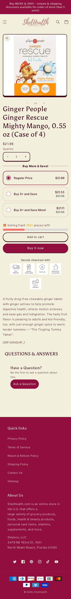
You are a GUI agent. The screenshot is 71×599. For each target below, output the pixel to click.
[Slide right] (44, 103)
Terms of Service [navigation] (19, 447)
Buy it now (35, 248)
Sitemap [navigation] (13, 481)
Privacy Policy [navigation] (17, 438)
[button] (5, 22)
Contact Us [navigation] (15, 472)
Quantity (8, 148)
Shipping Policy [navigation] (18, 464)
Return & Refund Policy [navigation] (23, 455)
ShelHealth (40, 592)
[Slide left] (27, 103)
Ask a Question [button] (24, 384)
